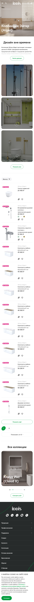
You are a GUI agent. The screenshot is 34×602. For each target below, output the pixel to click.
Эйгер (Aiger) (22, 186)
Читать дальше (17, 58)
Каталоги (4, 543)
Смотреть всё (17, 495)
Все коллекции (17, 447)
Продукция (4, 523)
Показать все (17, 167)
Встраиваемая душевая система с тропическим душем (25, 210)
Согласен (7, 598)
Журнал (3, 563)
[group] (17, 468)
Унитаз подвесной (23, 188)
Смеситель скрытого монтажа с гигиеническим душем (25, 230)
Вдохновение (5, 558)
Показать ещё (17, 422)
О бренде (4, 568)
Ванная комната (7, 9)
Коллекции (4, 548)
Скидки (3, 538)
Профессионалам (7, 528)
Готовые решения (6, 553)
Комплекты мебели (24, 248)
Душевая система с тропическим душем (24, 404)
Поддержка (5, 533)
